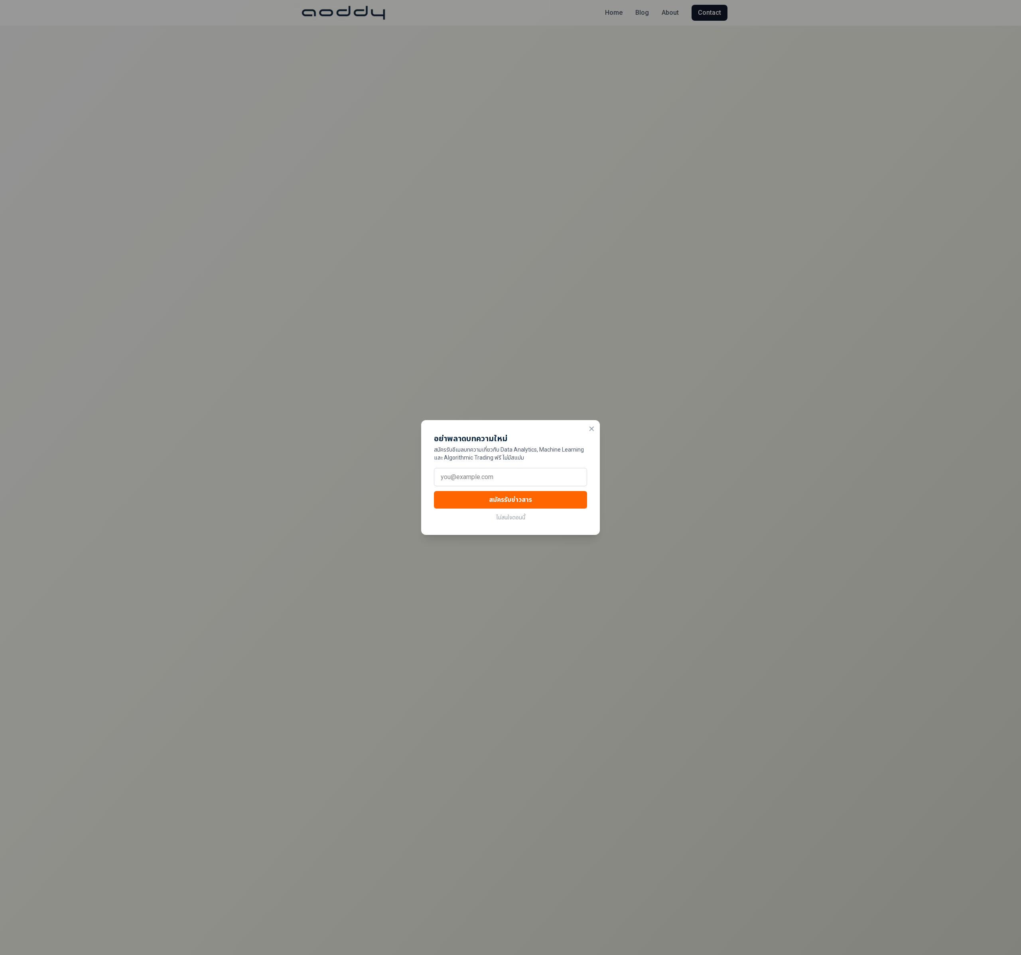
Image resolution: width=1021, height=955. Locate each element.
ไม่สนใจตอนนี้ (510, 517)
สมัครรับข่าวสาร (510, 499)
